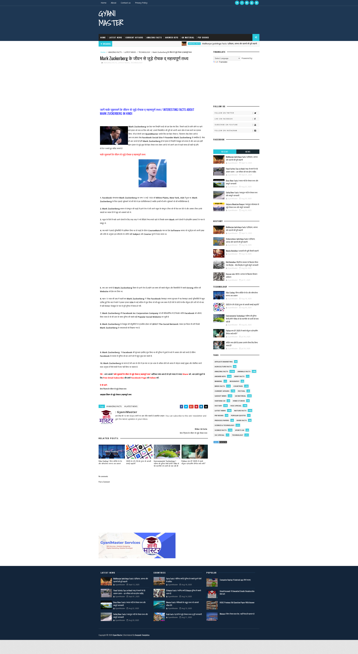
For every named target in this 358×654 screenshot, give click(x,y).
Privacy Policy (141, 2)
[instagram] (247, 3)
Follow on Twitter (224, 113)
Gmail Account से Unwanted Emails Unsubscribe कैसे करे (237, 592)
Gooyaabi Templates (142, 634)
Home (103, 2)
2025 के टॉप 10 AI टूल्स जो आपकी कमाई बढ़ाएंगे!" (138, 462)
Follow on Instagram (226, 131)
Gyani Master (111, 18)
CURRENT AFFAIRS (134, 37)
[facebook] (242, 3)
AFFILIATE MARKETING (224, 362)
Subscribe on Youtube (226, 125)
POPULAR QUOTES (238, 415)
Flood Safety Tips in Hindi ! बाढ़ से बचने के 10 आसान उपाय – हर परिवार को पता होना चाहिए (242, 170)
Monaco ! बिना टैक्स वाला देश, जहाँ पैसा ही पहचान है (237, 613)
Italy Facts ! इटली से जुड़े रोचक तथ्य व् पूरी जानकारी (184, 614)
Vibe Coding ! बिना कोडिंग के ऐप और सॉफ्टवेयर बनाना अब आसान (110, 462)
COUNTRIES (238, 386)
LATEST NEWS (115, 37)
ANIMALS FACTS (244, 371)
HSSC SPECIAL (235, 406)
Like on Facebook (224, 119)
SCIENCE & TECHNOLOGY (224, 425)
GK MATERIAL (188, 37)
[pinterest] (257, 3)
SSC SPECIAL (219, 435)
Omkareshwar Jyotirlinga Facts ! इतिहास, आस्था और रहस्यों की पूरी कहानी (240, 240)
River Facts (242, 420)
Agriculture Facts (223, 367)
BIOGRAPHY (234, 381)
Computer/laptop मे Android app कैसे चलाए (235, 579)
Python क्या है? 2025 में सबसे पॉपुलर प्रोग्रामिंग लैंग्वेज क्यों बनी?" (194, 462)
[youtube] (252, 3)
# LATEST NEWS (130, 406)
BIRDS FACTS (220, 386)
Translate (223, 62)
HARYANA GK (220, 401)
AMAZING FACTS (154, 37)
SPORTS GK (239, 430)
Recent (224, 151)
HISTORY (218, 406)
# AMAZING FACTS (114, 406)
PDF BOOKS (203, 37)
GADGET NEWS (220, 396)
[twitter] (237, 3)
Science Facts (221, 430)
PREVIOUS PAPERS (222, 420)
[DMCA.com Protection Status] (220, 442)
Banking (218, 381)
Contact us (126, 2)
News (247, 151)
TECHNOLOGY (144, 52)
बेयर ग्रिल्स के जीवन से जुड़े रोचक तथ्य (113, 388)
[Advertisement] (152, 86)
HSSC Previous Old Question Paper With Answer (237, 602)
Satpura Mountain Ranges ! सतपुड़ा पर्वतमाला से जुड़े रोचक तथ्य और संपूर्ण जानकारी (242, 206)
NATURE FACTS (240, 411)
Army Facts (239, 376)
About (113, 2)
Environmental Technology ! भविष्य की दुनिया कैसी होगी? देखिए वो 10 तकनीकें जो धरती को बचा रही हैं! (166, 463)
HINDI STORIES (239, 401)
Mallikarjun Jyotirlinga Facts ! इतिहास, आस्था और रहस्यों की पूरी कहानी (208, 43)
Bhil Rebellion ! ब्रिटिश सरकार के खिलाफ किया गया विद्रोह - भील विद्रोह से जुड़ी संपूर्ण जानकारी (242, 263)
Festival (241, 391)
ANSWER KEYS (171, 37)
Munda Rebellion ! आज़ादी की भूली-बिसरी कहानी (242, 250)
